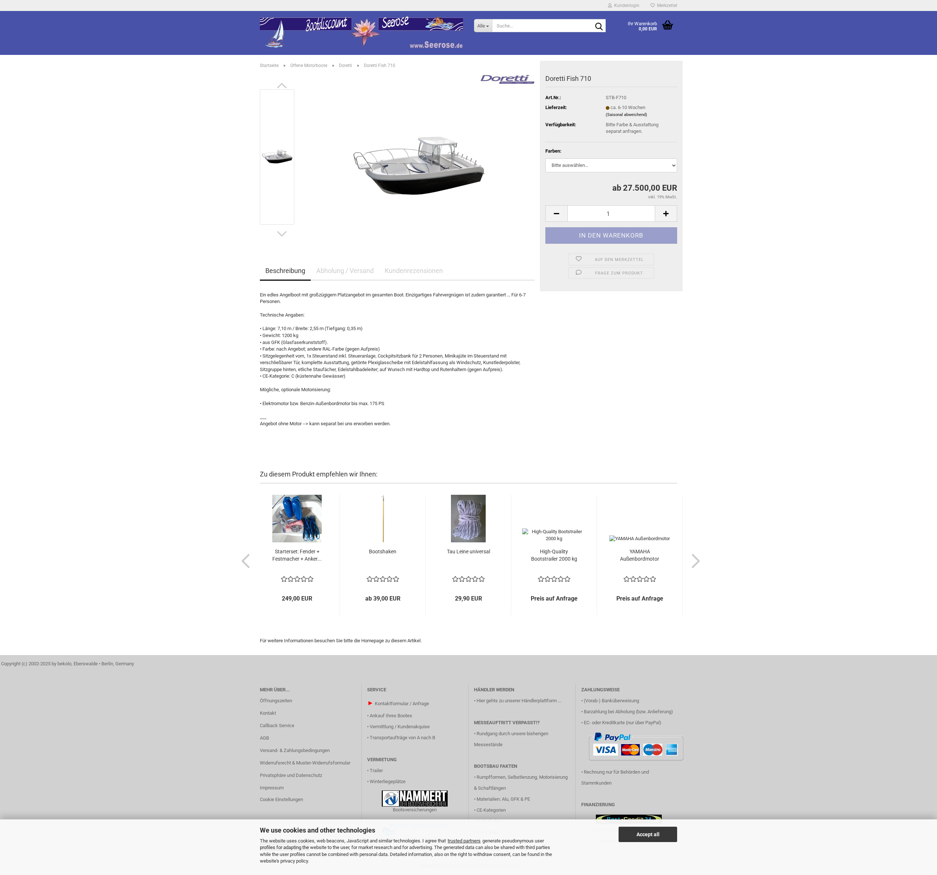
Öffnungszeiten (276, 700)
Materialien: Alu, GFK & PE (503, 799)
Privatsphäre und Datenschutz (291, 775)
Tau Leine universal (468, 551)
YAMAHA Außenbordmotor (639, 555)
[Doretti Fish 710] (418, 156)
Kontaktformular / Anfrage (402, 703)
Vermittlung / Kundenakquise (400, 726)
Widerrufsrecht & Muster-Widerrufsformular (305, 763)
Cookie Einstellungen (281, 799)
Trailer (376, 770)
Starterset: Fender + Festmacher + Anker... (297, 555)
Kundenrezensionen (414, 270)
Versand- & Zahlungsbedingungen (295, 750)
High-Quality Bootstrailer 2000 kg (554, 555)
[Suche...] (599, 26)
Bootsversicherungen (415, 809)
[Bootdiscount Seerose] (361, 33)
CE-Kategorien (491, 810)
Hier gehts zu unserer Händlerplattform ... (519, 700)
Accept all (648, 834)
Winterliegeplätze (388, 781)
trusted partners (464, 841)
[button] (282, 86)
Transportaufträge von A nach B (402, 737)
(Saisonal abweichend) (626, 114)
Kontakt (268, 713)
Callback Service (277, 725)
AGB (264, 738)
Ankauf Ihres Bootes (391, 715)
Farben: (553, 151)
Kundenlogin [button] (625, 5)
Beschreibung (285, 270)
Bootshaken (382, 551)
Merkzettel (666, 5)
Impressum (272, 787)
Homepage (372, 640)
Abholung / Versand (345, 270)
